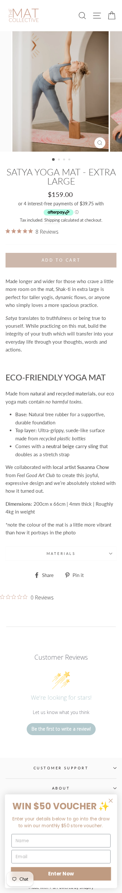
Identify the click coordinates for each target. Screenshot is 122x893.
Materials (61, 553)
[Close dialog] (110, 800)
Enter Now (61, 873)
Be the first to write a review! (61, 729)
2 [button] (59, 160)
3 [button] (64, 160)
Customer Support (61, 768)
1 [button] (53, 159)
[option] (61, 91)
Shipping (52, 220)
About (61, 788)
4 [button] (70, 160)
